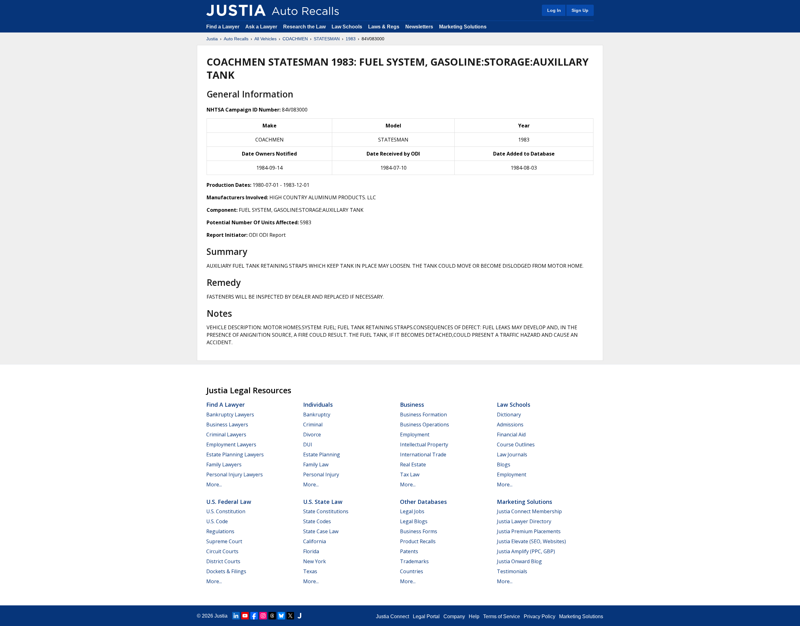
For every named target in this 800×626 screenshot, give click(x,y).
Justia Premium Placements (529, 531)
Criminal (312, 424)
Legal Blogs (414, 521)
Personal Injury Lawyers (234, 474)
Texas (310, 571)
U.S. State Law (322, 501)
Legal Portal (426, 616)
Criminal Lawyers (226, 434)
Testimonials (512, 571)
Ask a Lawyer (261, 26)
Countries (411, 571)
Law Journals (512, 454)
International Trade (423, 454)
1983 (351, 38)
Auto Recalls (236, 38)
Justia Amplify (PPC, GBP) (526, 551)
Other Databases (423, 501)
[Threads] (272, 615)
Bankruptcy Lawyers (230, 414)
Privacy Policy (539, 616)
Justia (212, 38)
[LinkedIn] (236, 615)
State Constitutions (325, 511)
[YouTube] (245, 615)
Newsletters (419, 26)
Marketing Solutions (463, 26)
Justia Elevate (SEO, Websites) (531, 541)
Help (474, 616)
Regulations (220, 531)
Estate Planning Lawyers (235, 454)
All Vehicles (265, 38)
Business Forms (418, 531)
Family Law (315, 464)
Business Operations (424, 424)
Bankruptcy (316, 414)
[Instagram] (263, 615)
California (314, 541)
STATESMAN (327, 38)
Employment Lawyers (231, 444)
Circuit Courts (222, 551)
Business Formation (423, 414)
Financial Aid (511, 434)
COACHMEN (295, 38)
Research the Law (304, 26)
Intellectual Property (424, 444)
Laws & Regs (383, 26)
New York (314, 561)
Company (454, 616)
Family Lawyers (224, 464)
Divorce (312, 434)
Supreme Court (224, 541)
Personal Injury (321, 474)
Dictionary (509, 414)
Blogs (503, 464)
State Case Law (320, 531)
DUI (307, 444)
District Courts (223, 561)
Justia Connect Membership (529, 511)
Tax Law (409, 474)
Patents (409, 551)
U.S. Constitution (225, 511)
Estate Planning (321, 454)
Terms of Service (501, 616)
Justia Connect (392, 616)
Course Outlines (516, 444)
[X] (290, 615)
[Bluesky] (281, 615)
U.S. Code (217, 521)
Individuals (318, 404)
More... (214, 484)
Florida (311, 551)
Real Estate (413, 464)
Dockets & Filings (226, 571)
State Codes (317, 521)
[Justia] (236, 10)
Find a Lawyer (222, 26)
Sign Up (580, 10)
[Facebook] (254, 615)
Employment (414, 434)
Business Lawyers (227, 424)
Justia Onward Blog (519, 561)
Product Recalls (418, 541)
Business (412, 404)
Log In (554, 10)
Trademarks (414, 561)
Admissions (510, 424)
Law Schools (347, 26)
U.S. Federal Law (228, 501)
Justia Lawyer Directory (524, 521)
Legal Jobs (412, 511)
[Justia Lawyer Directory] (299, 615)
